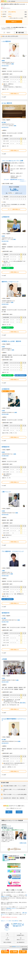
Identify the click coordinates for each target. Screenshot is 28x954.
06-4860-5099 (5, 455)
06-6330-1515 (5, 65)
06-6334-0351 (5, 514)
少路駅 (3, 570)
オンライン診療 (12, 160)
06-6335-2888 (5, 414)
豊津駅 (3, 60)
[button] (3, 835)
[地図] (12, 63)
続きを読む (22, 702)
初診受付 (8, 267)
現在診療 (15, 951)
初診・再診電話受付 (21, 375)
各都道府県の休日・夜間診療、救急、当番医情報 (13, 798)
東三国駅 (4, 618)
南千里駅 (4, 122)
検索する (13, 21)
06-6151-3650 (5, 682)
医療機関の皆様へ (20, 935)
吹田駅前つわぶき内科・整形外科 (11, 341)
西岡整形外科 (5, 447)
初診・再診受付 (8, 375)
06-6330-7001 (5, 241)
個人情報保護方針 (20, 942)
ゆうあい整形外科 (7, 103)
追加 (25, 14)
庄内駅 (3, 410)
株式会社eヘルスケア (11, 908)
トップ (7, 935)
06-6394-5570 (5, 743)
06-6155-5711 (5, 127)
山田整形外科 (5, 217)
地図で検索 (21, 32)
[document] (14, 69)
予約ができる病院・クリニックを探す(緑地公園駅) (14, 794)
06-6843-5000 (5, 304)
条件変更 (25, 949)
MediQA (7, 939)
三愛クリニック (6, 491)
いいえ (19, 811)
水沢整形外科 (5, 389)
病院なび (4, 1)
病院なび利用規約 (7, 942)
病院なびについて (20, 939)
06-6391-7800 (5, 621)
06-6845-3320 (5, 575)
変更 (25, 16)
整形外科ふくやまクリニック (10, 281)
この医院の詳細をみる (14, 93)
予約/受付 (6, 951)
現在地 (23, 951)
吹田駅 (3, 236)
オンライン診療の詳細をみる (14, 209)
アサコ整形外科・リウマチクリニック (13, 551)
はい (9, 811)
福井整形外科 (5, 613)
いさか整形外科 (6, 41)
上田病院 (4, 659)
